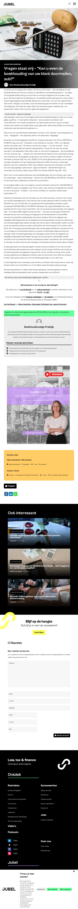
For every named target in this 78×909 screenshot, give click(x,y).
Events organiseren (47, 804)
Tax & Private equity (15, 561)
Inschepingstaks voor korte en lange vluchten (22, 353)
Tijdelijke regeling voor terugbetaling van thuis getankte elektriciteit (39, 531)
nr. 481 (46, 292)
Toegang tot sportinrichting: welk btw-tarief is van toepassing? (27, 351)
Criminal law (12, 804)
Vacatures (44, 808)
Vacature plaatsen (47, 820)
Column (10, 795)
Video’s (12, 826)
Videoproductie (46, 799)
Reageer (11, 486)
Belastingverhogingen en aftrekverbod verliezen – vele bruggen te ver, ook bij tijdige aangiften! (39, 562)
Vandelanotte (13, 541)
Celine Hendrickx (43, 290)
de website (49, 297)
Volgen (15, 840)
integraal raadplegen (34, 297)
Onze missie (45, 846)
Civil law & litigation (14, 790)
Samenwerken (49, 785)
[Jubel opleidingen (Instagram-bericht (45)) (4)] (38, 443)
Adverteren (45, 795)
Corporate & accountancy (17, 799)
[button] (74, 3)
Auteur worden (46, 790)
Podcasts (13, 832)
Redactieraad (45, 851)
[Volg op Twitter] (9, 845)
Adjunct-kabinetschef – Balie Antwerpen (19, 460)
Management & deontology (17, 817)
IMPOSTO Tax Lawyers (16, 571)
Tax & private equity (15, 821)
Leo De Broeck (25, 290)
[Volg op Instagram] (9, 853)
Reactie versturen (63, 735)
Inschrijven (39, 632)
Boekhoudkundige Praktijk (25, 85)
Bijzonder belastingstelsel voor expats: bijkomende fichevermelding (39, 593)
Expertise (17, 64)
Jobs (43, 814)
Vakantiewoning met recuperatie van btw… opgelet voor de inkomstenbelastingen (33, 348)
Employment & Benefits (16, 531)
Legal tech (11, 812)
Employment (12, 808)
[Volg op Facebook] (9, 849)
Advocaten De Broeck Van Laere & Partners (49, 304)
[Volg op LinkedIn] (9, 840)
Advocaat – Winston (13, 471)
